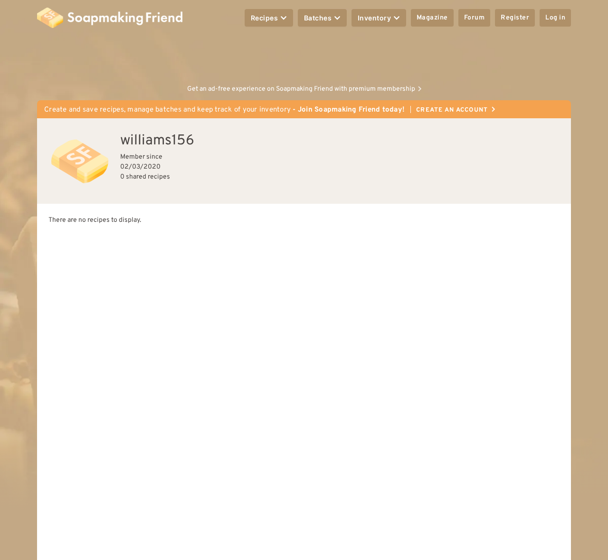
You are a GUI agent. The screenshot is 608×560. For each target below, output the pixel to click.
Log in (555, 18)
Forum (474, 18)
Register (515, 18)
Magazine (432, 18)
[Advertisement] (304, 57)
